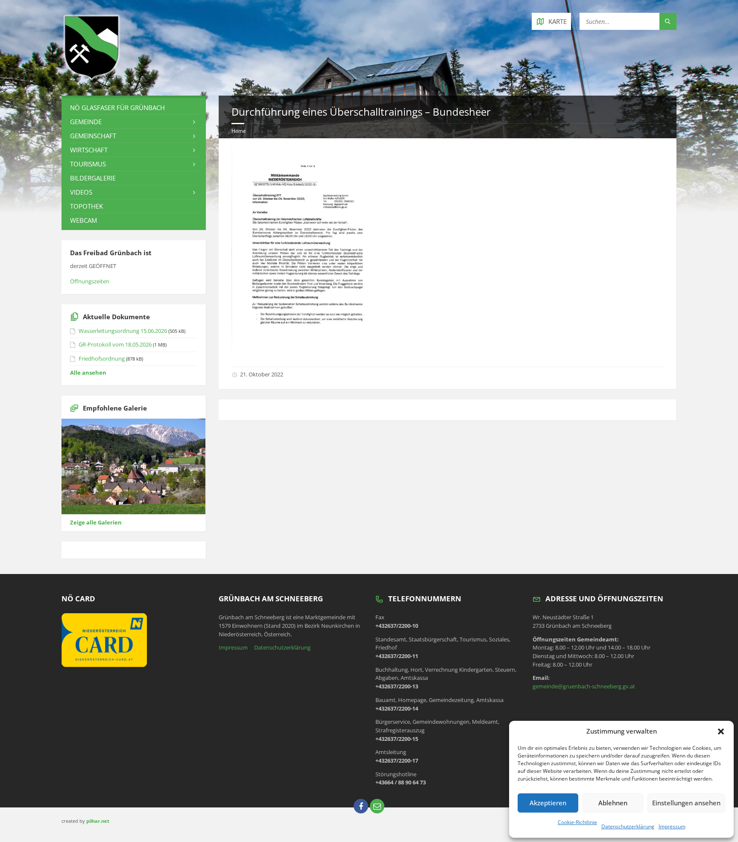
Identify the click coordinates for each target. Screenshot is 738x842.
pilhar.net (97, 821)
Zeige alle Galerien (96, 522)
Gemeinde (86, 121)
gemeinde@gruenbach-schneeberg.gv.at (584, 686)
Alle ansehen (88, 372)
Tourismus (88, 164)
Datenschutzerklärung (627, 826)
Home (238, 130)
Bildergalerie (93, 178)
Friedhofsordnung (102, 358)
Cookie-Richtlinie (577, 822)
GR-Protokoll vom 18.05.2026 (115, 344)
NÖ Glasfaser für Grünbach (117, 107)
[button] (721, 731)
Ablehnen (612, 802)
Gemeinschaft (93, 135)
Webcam (83, 220)
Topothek (86, 206)
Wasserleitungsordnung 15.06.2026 (123, 331)
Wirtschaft (89, 150)
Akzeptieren (548, 802)
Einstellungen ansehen (686, 802)
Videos (81, 192)
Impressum (672, 826)
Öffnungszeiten (89, 281)
